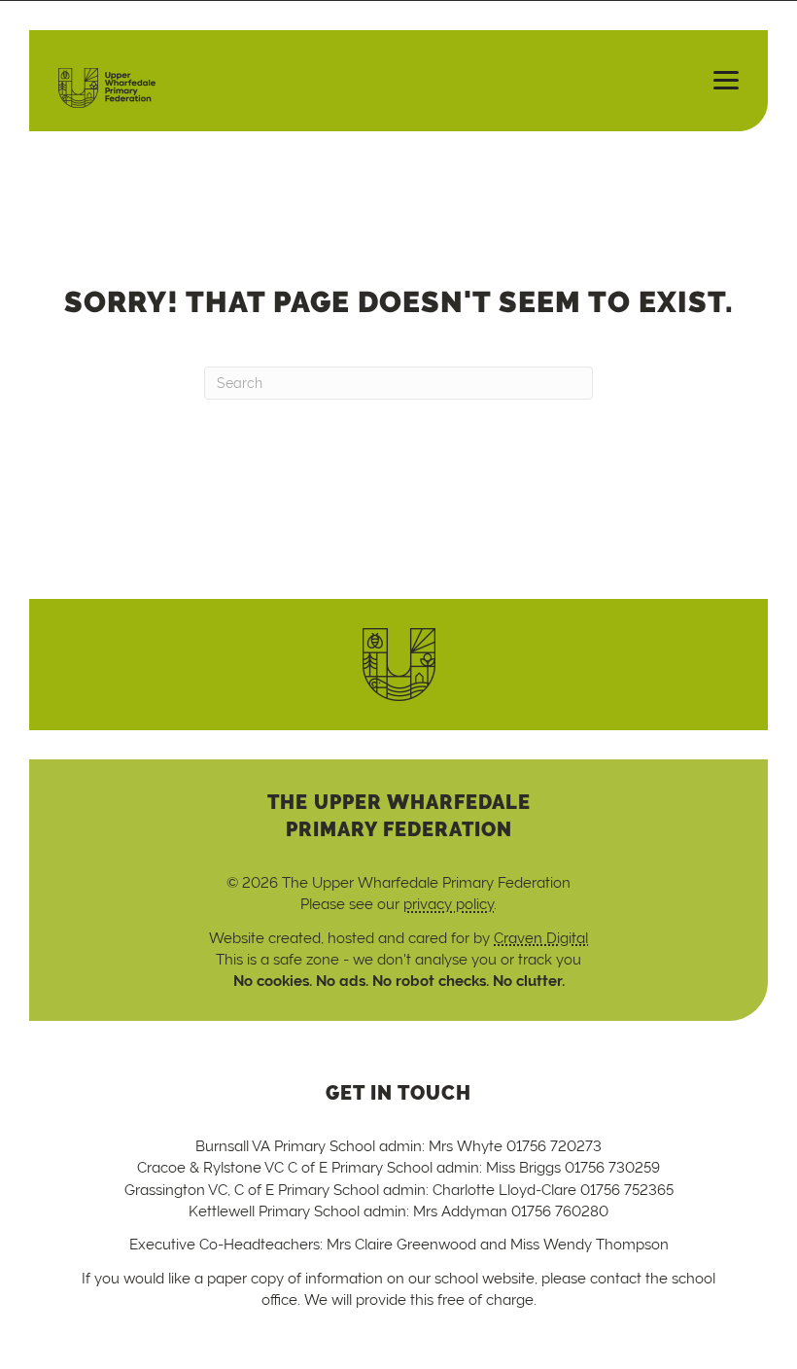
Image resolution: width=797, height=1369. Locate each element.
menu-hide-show (717, 80)
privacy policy (448, 903)
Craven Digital (541, 938)
